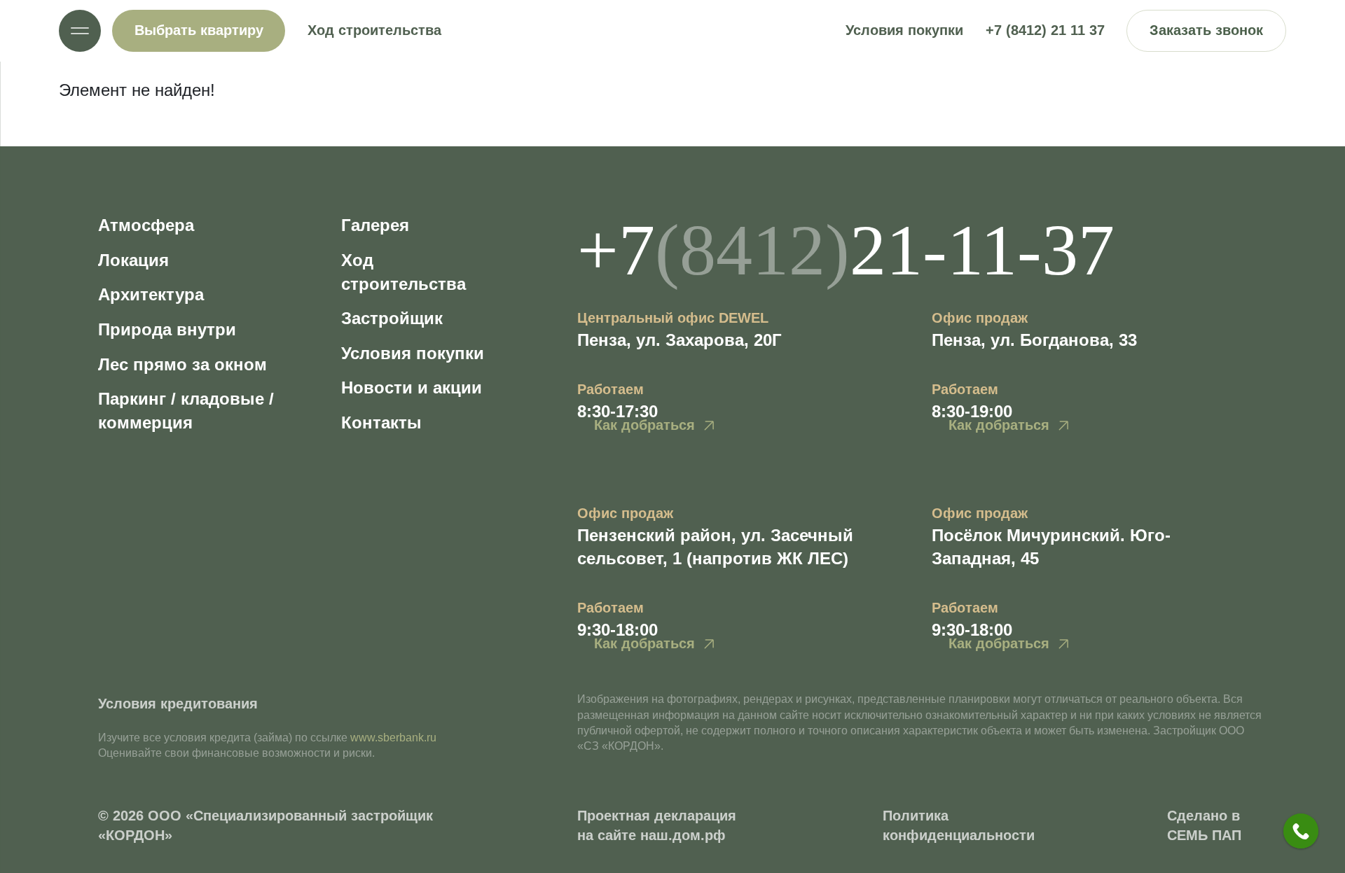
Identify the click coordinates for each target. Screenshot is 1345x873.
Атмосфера (146, 225)
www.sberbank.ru (393, 737)
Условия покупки (904, 30)
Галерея (375, 225)
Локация (133, 260)
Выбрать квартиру (198, 30)
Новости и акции (411, 387)
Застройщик (392, 318)
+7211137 (846, 249)
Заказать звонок (1206, 30)
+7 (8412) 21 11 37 (1045, 30)
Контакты (381, 422)
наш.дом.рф (683, 835)
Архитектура (151, 294)
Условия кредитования (178, 703)
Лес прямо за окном (182, 364)
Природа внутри (167, 329)
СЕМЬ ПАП (1204, 835)
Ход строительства (374, 30)
